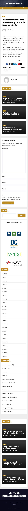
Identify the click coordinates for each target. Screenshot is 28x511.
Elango (13, 131)
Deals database (17, 507)
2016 (3, 309)
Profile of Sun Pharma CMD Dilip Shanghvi (7, 69)
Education (4, 368)
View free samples (11, 54)
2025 (3, 277)
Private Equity (5, 400)
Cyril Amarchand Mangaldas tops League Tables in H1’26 (12, 129)
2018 (3, 302)
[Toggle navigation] (13, 8)
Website (4, 188)
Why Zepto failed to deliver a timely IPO (11, 114)
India (3, 375)
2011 (3, 327)
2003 (3, 356)
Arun (10, 29)
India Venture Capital (7, 382)
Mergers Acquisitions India (8, 397)
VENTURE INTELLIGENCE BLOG (14, 3)
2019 (3, 299)
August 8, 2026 (8, 450)
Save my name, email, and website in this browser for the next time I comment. (12, 198)
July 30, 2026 (8, 481)
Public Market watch (7, 404)
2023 (3, 284)
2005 (3, 349)
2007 (3, 342)
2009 (3, 334)
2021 (3, 291)
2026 (3, 273)
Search (4, 210)
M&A (3, 16)
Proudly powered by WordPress (10, 502)
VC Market (21, 67)
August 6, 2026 (8, 466)
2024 (3, 281)
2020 (3, 295)
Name (4, 176)
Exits (3, 372)
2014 (3, 316)
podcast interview (20, 37)
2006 (3, 345)
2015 (3, 313)
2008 (3, 338)
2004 (3, 352)
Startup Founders (6, 408)
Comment (5, 148)
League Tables (6, 386)
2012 (3, 324)
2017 (3, 306)
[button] (23, 8)
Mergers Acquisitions (7, 393)
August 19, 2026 (9, 435)
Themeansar (13, 504)
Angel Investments (7, 364)
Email (4, 182)
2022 (3, 288)
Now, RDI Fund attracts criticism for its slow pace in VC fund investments (13, 100)
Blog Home (10, 507)
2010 (3, 331)
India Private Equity (7, 379)
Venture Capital (6, 411)
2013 (3, 320)
